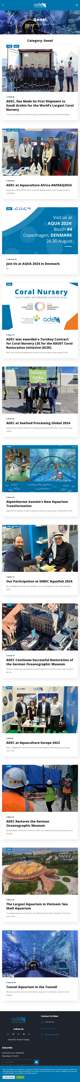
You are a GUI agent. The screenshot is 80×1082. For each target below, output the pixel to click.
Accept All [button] (20, 1077)
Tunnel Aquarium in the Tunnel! (31, 987)
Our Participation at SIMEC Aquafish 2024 (39, 581)
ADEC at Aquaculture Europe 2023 (33, 743)
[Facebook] (8, 1034)
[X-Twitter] (29, 1034)
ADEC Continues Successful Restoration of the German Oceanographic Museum (39, 662)
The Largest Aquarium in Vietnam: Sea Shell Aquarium (37, 906)
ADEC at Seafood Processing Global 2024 (38, 423)
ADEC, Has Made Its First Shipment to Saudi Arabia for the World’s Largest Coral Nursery (40, 105)
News (16, 46)
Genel (9, 46)
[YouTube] (24, 1034)
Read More (40, 68)
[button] (77, 5)
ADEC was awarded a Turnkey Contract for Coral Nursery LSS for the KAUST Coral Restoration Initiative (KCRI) (39, 343)
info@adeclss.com (51, 1028)
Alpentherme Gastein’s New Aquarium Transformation (37, 504)
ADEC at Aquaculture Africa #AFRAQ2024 (39, 185)
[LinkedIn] (13, 1034)
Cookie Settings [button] (9, 1077)
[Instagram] (18, 1034)
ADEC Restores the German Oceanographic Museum (27, 823)
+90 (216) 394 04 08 (52, 1035)
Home (27, 24)
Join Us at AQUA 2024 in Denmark (33, 264)
